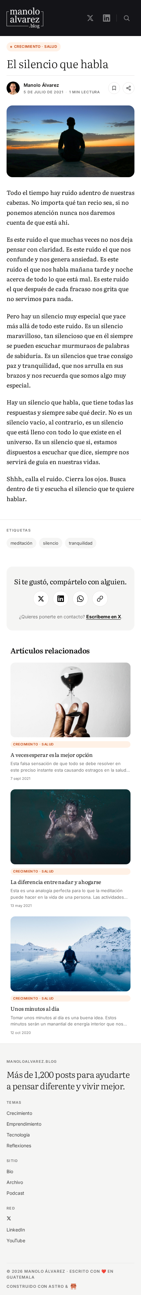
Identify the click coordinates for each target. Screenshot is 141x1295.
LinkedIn (16, 1229)
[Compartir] (128, 88)
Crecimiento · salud (35, 46)
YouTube (16, 1240)
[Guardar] (114, 88)
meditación (21, 543)
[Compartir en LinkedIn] (61, 599)
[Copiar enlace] (100, 599)
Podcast (15, 1193)
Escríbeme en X (103, 616)
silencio (50, 543)
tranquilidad (80, 543)
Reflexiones (19, 1145)
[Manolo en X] (90, 18)
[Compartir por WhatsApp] (80, 599)
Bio (10, 1171)
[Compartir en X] (41, 599)
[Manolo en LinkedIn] (106, 18)
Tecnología (18, 1134)
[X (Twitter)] (9, 1218)
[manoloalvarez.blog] (25, 18)
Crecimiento (19, 1113)
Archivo (15, 1182)
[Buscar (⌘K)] (126, 18)
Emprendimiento (24, 1124)
